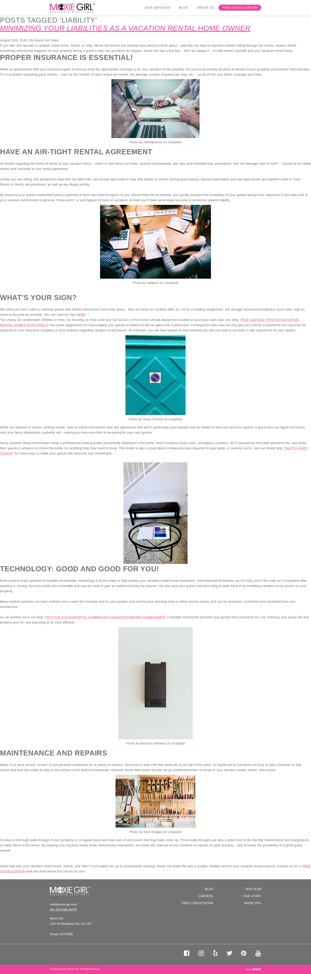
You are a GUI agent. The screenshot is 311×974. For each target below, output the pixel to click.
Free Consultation (239, 7)
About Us (205, 7)
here (80, 314)
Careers (206, 896)
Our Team (253, 889)
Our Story (252, 896)
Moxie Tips (252, 903)
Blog (183, 7)
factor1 (257, 969)
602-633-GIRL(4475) (63, 909)
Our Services (157, 7)
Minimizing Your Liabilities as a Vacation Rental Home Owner (125, 28)
